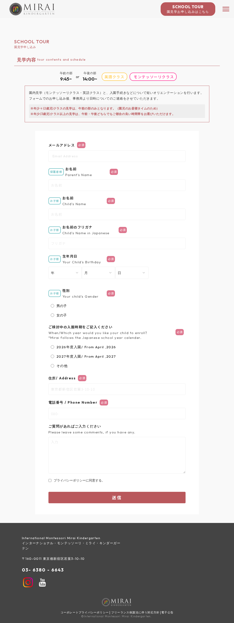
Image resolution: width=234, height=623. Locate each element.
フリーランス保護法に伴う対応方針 (135, 612)
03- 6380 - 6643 (43, 570)
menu (225, 9)
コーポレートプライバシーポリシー (85, 612)
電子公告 (167, 612)
